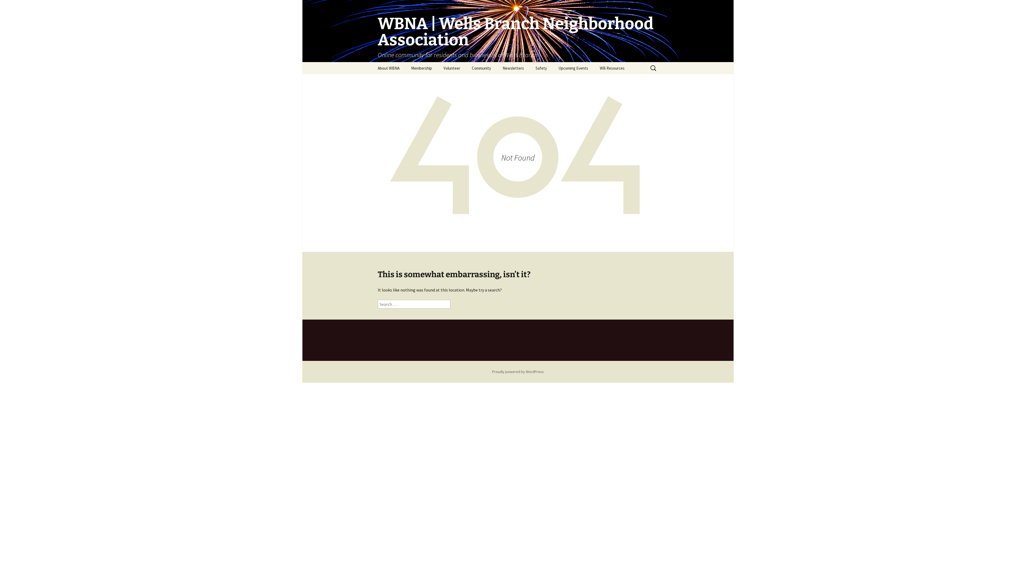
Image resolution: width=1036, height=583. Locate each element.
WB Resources (612, 68)
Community (481, 68)
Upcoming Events (573, 68)
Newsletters (513, 68)
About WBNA (389, 68)
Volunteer (452, 68)
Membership (421, 68)
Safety (541, 68)
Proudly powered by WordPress (518, 371)
